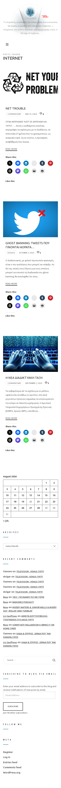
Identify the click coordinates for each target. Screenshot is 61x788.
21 (38, 501)
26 (22, 507)
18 (15, 501)
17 (7, 501)
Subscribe (13, 706)
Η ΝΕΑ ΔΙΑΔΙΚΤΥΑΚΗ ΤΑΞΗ (24, 377)
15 (46, 495)
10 (7, 495)
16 (54, 495)
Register (8, 752)
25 (15, 507)
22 (46, 501)
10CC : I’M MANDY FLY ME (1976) (28, 597)
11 (15, 495)
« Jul (6, 520)
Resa (5, 597)
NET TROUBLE (16, 108)
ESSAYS (11, 252)
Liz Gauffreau (10, 616)
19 (22, 501)
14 (38, 495)
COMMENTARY (14, 114)
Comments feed (12, 767)
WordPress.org (11, 772)
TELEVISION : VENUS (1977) (30, 571)
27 (30, 507)
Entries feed (10, 762)
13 (30, 495)
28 (38, 507)
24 (7, 507)
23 (54, 501)
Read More (11, 149)
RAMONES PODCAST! (23, 602)
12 (22, 495)
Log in (6, 757)
